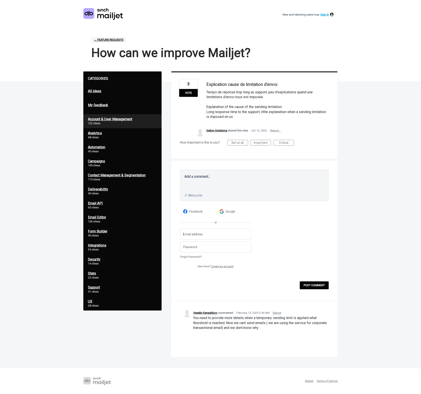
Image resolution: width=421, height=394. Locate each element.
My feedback (98, 105)
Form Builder (97, 231)
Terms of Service (327, 381)
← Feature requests (108, 39)
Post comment (314, 285)
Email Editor (97, 217)
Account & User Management (110, 119)
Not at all (240, 143)
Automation (96, 147)
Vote (188, 92)
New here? (216, 266)
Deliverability (98, 189)
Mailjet (309, 381)
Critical (286, 143)
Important (262, 143)
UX (90, 301)
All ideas (94, 91)
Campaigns (96, 161)
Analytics (95, 133)
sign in (324, 14)
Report (277, 312)
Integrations (97, 245)
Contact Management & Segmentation (117, 175)
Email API (95, 203)
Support (94, 287)
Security (94, 259)
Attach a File (195, 195)
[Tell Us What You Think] (103, 14)
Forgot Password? (191, 256)
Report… (275, 130)
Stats (92, 273)
